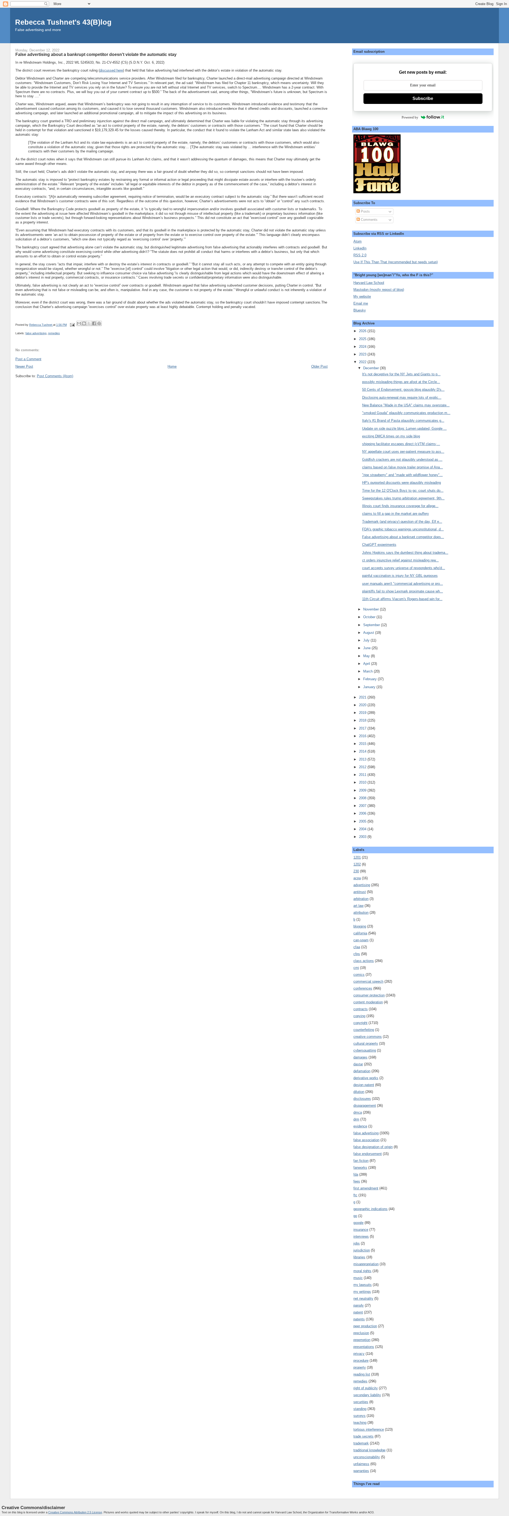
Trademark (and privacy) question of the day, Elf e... (402, 522)
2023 (363, 354)
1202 (357, 864)
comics (359, 975)
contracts (360, 1009)
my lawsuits (362, 1285)
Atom (357, 241)
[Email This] (79, 323)
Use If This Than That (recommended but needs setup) (395, 262)
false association (366, 1140)
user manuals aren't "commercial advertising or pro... (402, 584)
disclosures (362, 1099)
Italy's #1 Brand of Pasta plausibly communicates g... (403, 421)
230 (356, 871)
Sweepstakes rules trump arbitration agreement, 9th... (403, 498)
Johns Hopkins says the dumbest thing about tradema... (405, 553)
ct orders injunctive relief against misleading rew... (400, 560)
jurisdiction (361, 1250)
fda (355, 1174)
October (369, 617)
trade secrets (363, 1436)
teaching (359, 1423)
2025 (363, 339)
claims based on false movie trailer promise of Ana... (402, 467)
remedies (54, 333)
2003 (363, 837)
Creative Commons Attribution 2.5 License (75, 1512)
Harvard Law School (368, 283)
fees (356, 1181)
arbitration (360, 899)
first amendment (365, 1188)
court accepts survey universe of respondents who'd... (403, 568)
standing (359, 1409)
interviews (361, 1236)
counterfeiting (363, 1030)
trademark (361, 1443)
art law (358, 906)
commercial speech (368, 981)
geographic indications (370, 1209)
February (370, 679)
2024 (363, 347)
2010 (363, 782)
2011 (363, 775)
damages (360, 1057)
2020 (363, 705)
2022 (363, 362)
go (355, 1216)
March (368, 671)
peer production (365, 1326)
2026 (363, 331)
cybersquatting (364, 1050)
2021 (363, 697)
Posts (365, 211)
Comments (369, 220)
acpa (357, 878)
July (367, 640)
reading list (361, 1374)
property (359, 1367)
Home (172, 366)
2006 (363, 813)
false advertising (35, 333)
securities (360, 1402)
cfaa (356, 947)
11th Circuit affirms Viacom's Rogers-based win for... (402, 599)
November (371, 609)
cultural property (365, 1043)
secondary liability (367, 1395)
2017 (363, 728)
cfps (356, 954)
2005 (363, 821)
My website (362, 296)
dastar (358, 1064)
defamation (361, 1071)
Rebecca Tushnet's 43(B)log (63, 22)
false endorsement (367, 1154)
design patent (363, 1085)
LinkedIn (359, 248)
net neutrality (363, 1298)
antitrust (359, 892)
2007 (363, 806)
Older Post (319, 366)
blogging (359, 926)
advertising (361, 885)
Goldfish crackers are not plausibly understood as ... (402, 460)
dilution (358, 1092)
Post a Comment (28, 359)
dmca (357, 1112)
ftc (355, 1195)
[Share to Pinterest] (99, 323)
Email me (360, 303)
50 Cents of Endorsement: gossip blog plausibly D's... (403, 390)
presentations (363, 1347)
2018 (363, 720)
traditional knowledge (369, 1450)
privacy (359, 1354)
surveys (359, 1416)
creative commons (367, 1037)
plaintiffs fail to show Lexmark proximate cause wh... (402, 591)
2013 (363, 759)
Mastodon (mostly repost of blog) (378, 290)
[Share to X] (89, 323)
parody (358, 1305)
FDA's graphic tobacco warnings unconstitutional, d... (403, 529)
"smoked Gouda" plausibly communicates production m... (406, 413)
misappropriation (366, 1264)
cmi (356, 968)
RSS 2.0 (359, 255)
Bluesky (359, 310)
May (367, 656)
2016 (363, 736)
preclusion (361, 1333)
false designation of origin (373, 1147)
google (358, 1223)
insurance (360, 1230)
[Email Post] (72, 324)
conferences (362, 988)
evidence (360, 1126)
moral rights (362, 1271)
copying (359, 1016)
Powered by (410, 117)
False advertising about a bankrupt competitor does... (403, 537)
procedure (360, 1361)
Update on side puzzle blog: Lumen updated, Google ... (404, 428)
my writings (362, 1292)
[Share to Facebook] (94, 323)
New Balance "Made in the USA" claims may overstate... (406, 405)
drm (356, 1119)
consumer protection (369, 995)
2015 (363, 744)
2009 (363, 790)
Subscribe (423, 98)
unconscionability (366, 1457)
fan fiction (360, 1161)
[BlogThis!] (84, 323)
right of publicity (365, 1388)
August (369, 633)
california (360, 933)
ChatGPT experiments (379, 545)
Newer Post (24, 366)
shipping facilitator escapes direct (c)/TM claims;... (401, 444)
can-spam (360, 940)
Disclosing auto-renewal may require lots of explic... (401, 397)
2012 (363, 767)
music (358, 1278)
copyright (360, 1023)
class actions (363, 961)
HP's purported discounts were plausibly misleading (401, 483)
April (367, 664)
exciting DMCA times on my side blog (391, 436)
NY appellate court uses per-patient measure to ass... (403, 452)
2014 (363, 751)
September (372, 625)
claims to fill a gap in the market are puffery (395, 514)
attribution (360, 913)
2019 (363, 713)
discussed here (111, 70)
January (369, 687)
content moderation (368, 1002)
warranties (361, 1471)
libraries (359, 1257)
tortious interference (368, 1429)
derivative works (365, 1078)
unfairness (361, 1464)
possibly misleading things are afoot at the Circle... (401, 382)
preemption (361, 1340)
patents (359, 1319)
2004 (363, 829)
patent (358, 1312)
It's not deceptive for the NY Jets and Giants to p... (401, 374)
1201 (357, 857)
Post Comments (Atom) (55, 376)
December (371, 368)
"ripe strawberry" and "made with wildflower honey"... (402, 475)
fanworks (360, 1168)
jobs (356, 1243)
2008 (363, 798)
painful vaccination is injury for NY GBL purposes (400, 576)
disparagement (364, 1106)
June (367, 648)
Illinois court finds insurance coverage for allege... (400, 506)
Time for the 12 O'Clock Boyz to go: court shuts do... (403, 491)
